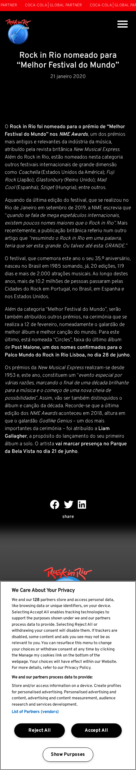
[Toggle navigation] (122, 24)
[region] (68, 675)
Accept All (96, 731)
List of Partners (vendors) (35, 712)
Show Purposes (68, 755)
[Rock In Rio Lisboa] (18, 32)
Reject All (39, 731)
